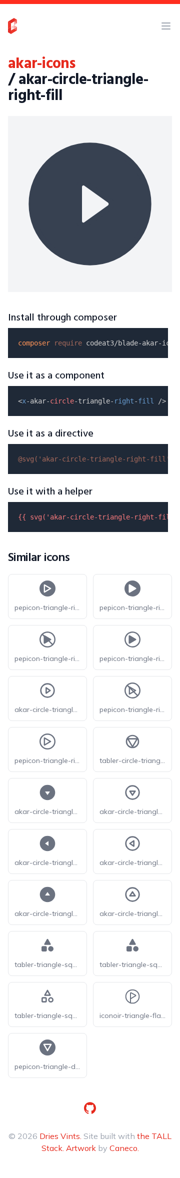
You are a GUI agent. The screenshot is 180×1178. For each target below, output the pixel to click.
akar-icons (42, 64)
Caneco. (124, 1148)
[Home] (12, 26)
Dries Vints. (61, 1136)
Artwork (81, 1148)
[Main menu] (166, 26)
